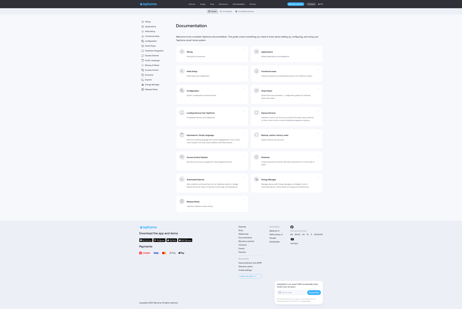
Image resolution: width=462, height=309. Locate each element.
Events (241, 248)
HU (303, 234)
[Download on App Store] (171, 240)
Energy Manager (152, 84)
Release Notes (151, 89)
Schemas (149, 75)
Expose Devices (152, 55)
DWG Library (274, 234)
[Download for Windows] (145, 240)
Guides (214, 11)
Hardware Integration (154, 51)
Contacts (311, 4)
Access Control (151, 70)
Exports (148, 80)
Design (202, 4)
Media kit (273, 231)
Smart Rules (150, 46)
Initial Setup (150, 31)
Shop (212, 4)
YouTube (294, 243)
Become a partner (296, 4)
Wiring (148, 22)
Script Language (152, 60)
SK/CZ (297, 234)
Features (192, 4)
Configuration (151, 41)
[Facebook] (292, 227)
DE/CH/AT (318, 234)
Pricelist (272, 238)
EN (291, 234)
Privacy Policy (306, 301)
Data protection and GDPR (250, 263)
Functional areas (152, 36)
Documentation (239, 4)
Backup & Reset (152, 65)
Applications (150, 26)
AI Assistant (227, 11)
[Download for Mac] (185, 240)
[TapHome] (148, 4)
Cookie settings (245, 270)
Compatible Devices (246, 11)
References (223, 4)
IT (311, 234)
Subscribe (314, 292)
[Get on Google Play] (159, 240)
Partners (253, 4)
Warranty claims (246, 266)
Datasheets (274, 242)
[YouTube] (292, 239)
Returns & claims (247, 276)
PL (308, 234)
